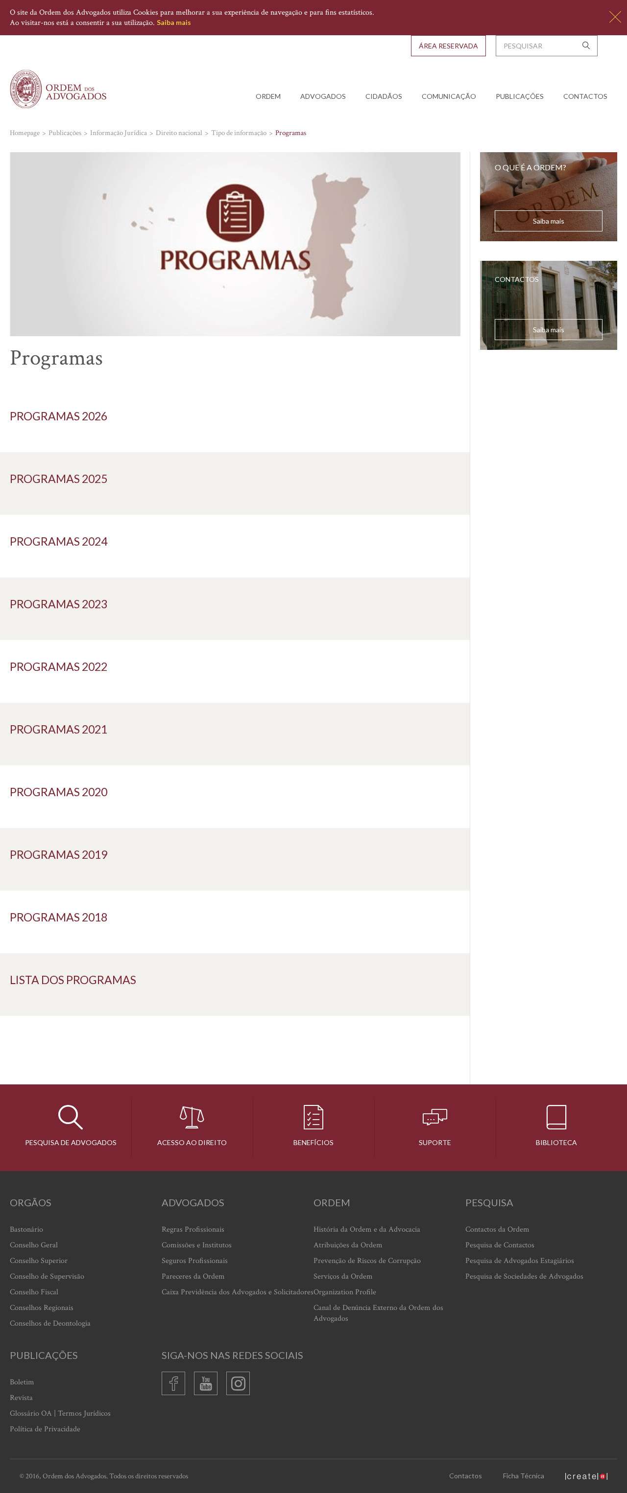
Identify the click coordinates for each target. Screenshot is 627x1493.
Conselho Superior (39, 1261)
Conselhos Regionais (41, 1308)
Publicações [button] (520, 96)
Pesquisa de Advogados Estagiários (519, 1261)
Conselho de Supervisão (47, 1276)
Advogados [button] (323, 96)
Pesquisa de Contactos (499, 1245)
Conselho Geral (34, 1245)
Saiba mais (174, 22)
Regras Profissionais (193, 1229)
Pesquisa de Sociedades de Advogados (524, 1276)
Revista (21, 1398)
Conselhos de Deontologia (50, 1323)
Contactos (585, 96)
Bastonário (26, 1229)
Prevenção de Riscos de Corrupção (367, 1261)
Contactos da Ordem (497, 1229)
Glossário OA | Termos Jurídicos (60, 1413)
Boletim (22, 1382)
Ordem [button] (268, 96)
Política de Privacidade (45, 1429)
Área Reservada (448, 46)
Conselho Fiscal (34, 1292)
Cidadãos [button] (383, 96)
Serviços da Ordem (343, 1276)
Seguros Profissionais (195, 1261)
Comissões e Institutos (197, 1245)
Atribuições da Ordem (348, 1245)
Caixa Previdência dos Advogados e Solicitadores (238, 1292)
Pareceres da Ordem (193, 1276)
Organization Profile (345, 1292)
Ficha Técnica (523, 1475)
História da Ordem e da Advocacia (367, 1229)
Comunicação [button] (449, 96)
